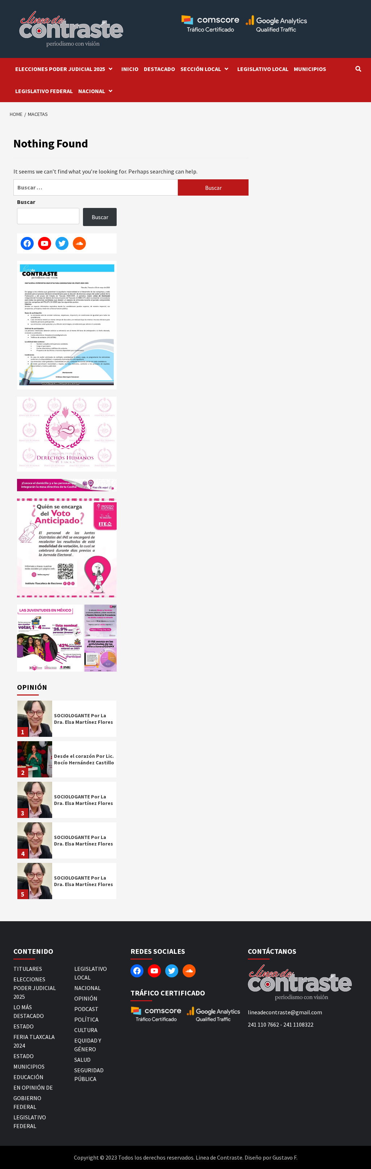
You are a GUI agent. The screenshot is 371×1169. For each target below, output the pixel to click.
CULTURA (85, 1030)
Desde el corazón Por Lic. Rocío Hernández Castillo (84, 759)
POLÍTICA (86, 1019)
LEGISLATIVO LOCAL (262, 68)
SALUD (82, 1059)
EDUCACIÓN (28, 1077)
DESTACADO (159, 68)
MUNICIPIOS (310, 68)
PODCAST (86, 1009)
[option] (67, 720)
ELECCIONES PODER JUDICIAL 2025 (60, 68)
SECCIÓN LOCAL (200, 68)
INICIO (129, 68)
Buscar (26, 201)
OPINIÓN (85, 998)
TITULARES (27, 968)
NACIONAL (91, 91)
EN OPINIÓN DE (33, 1087)
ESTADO (23, 1026)
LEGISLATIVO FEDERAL (44, 91)
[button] (50, 638)
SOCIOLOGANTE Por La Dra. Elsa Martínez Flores (83, 718)
